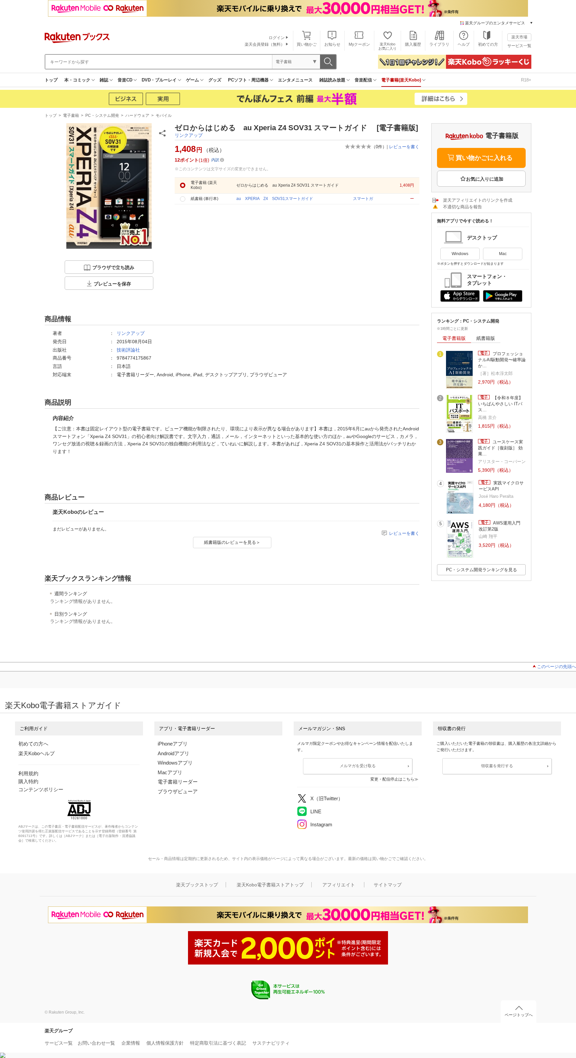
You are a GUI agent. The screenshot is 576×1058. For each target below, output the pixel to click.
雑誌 (104, 79)
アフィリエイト (338, 884)
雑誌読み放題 (332, 79)
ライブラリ (439, 44)
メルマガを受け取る (358, 766)
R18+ (526, 79)
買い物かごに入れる (484, 157)
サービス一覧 (519, 45)
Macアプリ (170, 772)
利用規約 (28, 773)
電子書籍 (71, 115)
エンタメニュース (295, 79)
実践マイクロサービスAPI (501, 485)
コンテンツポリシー (40, 789)
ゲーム (192, 79)
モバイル (164, 115)
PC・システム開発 (102, 115)
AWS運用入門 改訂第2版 (499, 526)
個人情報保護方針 (165, 1043)
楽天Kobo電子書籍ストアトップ (270, 884)
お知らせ (332, 44)
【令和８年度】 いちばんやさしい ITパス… (500, 404)
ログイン (277, 37)
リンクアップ (189, 135)
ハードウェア (137, 115)
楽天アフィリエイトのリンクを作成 (477, 200)
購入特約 (28, 781)
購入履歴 (413, 44)
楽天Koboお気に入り (387, 46)
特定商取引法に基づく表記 (218, 1043)
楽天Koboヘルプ (36, 753)
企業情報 (130, 1043)
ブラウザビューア (178, 791)
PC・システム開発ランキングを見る (481, 569)
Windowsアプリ (175, 763)
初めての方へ (33, 744)
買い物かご (307, 44)
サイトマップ (388, 884)
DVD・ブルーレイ (159, 79)
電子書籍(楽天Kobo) (401, 79)
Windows (460, 253)
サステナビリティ (271, 1043)
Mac (503, 253)
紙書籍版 (485, 338)
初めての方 (488, 44)
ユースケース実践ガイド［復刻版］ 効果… (500, 448)
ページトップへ (519, 1015)
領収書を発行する (497, 766)
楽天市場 (519, 37)
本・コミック (77, 79)
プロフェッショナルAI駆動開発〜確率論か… (502, 360)
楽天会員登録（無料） (265, 44)
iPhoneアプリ (173, 744)
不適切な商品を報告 (462, 206)
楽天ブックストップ (197, 884)
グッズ (214, 79)
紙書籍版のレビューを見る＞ (232, 542)
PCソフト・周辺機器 (248, 79)
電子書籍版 (454, 338)
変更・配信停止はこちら (392, 779)
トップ (51, 79)
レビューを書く (404, 146)
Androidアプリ (173, 753)
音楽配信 (363, 79)
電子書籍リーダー (178, 782)
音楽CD (125, 79)
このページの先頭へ (556, 666)
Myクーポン (359, 44)
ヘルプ (464, 44)
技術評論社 (128, 350)
